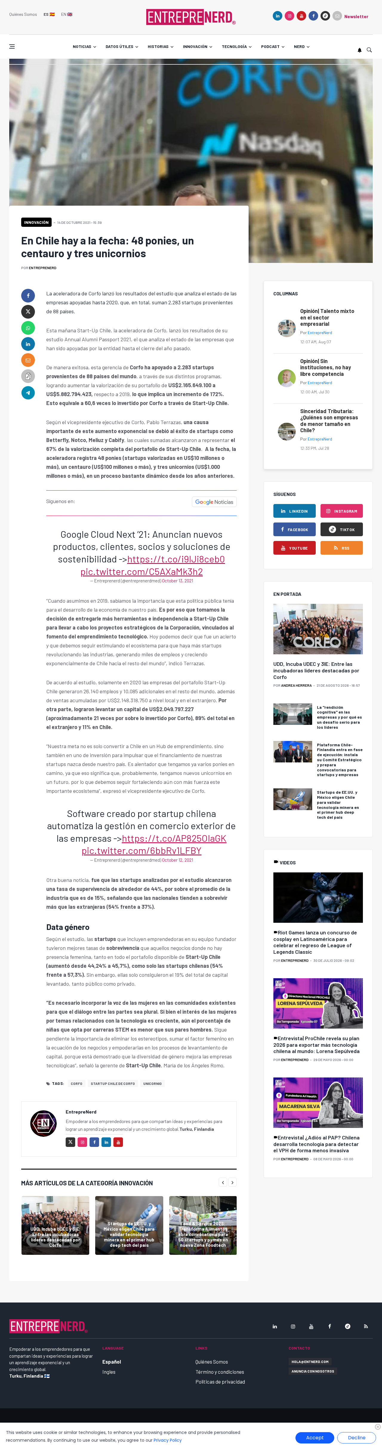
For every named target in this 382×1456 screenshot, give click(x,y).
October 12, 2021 (177, 860)
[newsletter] (337, 16)
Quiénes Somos (23, 14)
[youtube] (301, 16)
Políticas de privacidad (220, 1381)
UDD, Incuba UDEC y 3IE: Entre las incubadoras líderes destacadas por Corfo (55, 1237)
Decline (357, 1437)
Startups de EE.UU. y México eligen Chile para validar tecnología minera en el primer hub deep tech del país (129, 1234)
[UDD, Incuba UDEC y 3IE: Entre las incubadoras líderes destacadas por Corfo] (55, 1225)
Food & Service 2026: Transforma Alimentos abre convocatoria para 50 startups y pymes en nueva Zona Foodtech (203, 1234)
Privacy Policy (168, 1440)
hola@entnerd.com (310, 1361)
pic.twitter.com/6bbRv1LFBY (141, 850)
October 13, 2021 (177, 580)
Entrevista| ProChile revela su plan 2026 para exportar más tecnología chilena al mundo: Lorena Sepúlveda (316, 1044)
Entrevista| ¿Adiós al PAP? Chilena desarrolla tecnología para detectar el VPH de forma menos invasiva (316, 1143)
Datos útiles (119, 46)
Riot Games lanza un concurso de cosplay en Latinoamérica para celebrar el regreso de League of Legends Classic (315, 942)
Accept (315, 1437)
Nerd (299, 46)
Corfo (76, 1083)
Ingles (108, 1372)
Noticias (82, 46)
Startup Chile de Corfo (113, 1083)
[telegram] (28, 392)
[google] (325, 16)
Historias (158, 46)
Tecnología (234, 46)
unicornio (152, 1083)
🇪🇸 (49, 14)
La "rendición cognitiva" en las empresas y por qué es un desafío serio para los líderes (339, 717)
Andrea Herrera (296, 685)
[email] (28, 360)
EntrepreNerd (42, 268)
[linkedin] (277, 16)
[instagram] (289, 16)
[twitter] (28, 312)
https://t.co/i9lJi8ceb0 (176, 558)
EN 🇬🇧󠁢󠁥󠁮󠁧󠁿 (66, 14)
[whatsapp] (28, 328)
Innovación (195, 46)
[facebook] (313, 16)
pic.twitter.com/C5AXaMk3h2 (141, 571)
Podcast (270, 46)
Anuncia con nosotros (313, 1371)
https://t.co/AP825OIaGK (174, 837)
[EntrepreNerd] (191, 16)
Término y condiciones (219, 1372)
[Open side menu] (12, 46)
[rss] (366, 1326)
